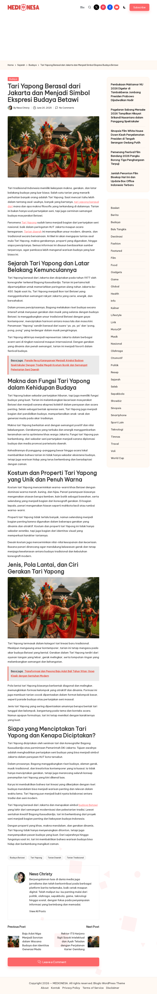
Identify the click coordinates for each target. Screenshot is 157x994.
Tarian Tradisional (75, 857)
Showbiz (116, 401)
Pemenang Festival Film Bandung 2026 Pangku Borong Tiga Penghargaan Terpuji (127, 158)
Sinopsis (116, 408)
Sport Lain (117, 422)
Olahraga (117, 351)
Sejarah (115, 379)
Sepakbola (117, 394)
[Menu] (82, 7)
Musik (114, 336)
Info (113, 300)
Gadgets (116, 272)
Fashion (116, 243)
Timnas (115, 436)
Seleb (114, 386)
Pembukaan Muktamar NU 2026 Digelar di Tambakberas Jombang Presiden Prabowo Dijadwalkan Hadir (127, 92)
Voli (113, 451)
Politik (115, 365)
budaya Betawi (88, 805)
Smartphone (118, 415)
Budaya (13, 79)
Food (114, 265)
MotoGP (116, 329)
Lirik (113, 322)
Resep (115, 372)
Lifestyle (116, 315)
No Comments (66, 107)
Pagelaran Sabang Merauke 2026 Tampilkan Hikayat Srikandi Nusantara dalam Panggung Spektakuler (128, 115)
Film (113, 258)
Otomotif (117, 358)
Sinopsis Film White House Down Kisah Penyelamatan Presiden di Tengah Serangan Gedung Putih (127, 136)
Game (115, 279)
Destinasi (117, 236)
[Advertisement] (78, 37)
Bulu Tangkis (118, 229)
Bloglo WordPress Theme (109, 983)
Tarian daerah (33, 231)
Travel (115, 443)
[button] (139, 7)
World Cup (117, 458)
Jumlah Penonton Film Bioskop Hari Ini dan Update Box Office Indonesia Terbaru (124, 179)
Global (115, 286)
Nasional (116, 343)
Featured (116, 250)
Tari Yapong (29, 222)
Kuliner (115, 308)
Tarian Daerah (54, 857)
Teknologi (117, 429)
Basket (115, 208)
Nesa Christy (40, 874)
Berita (115, 215)
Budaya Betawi (17, 857)
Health (115, 293)
